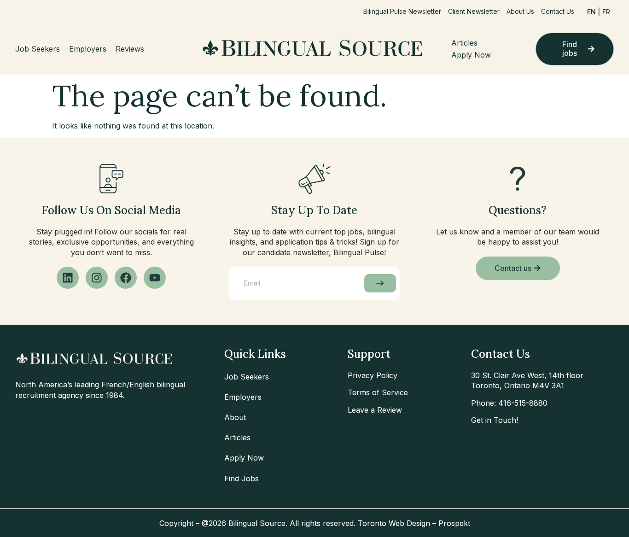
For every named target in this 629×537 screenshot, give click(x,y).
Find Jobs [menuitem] (241, 478)
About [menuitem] (235, 417)
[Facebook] (126, 278)
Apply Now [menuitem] (471, 54)
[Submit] (380, 283)
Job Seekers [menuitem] (37, 48)
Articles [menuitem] (464, 42)
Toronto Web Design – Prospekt (414, 523)
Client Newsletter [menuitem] (474, 11)
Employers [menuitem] (87, 48)
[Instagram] (97, 278)
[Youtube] (155, 278)
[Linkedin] (68, 278)
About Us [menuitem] (520, 11)
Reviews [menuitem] (130, 48)
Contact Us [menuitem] (557, 11)
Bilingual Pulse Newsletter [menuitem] (402, 11)
